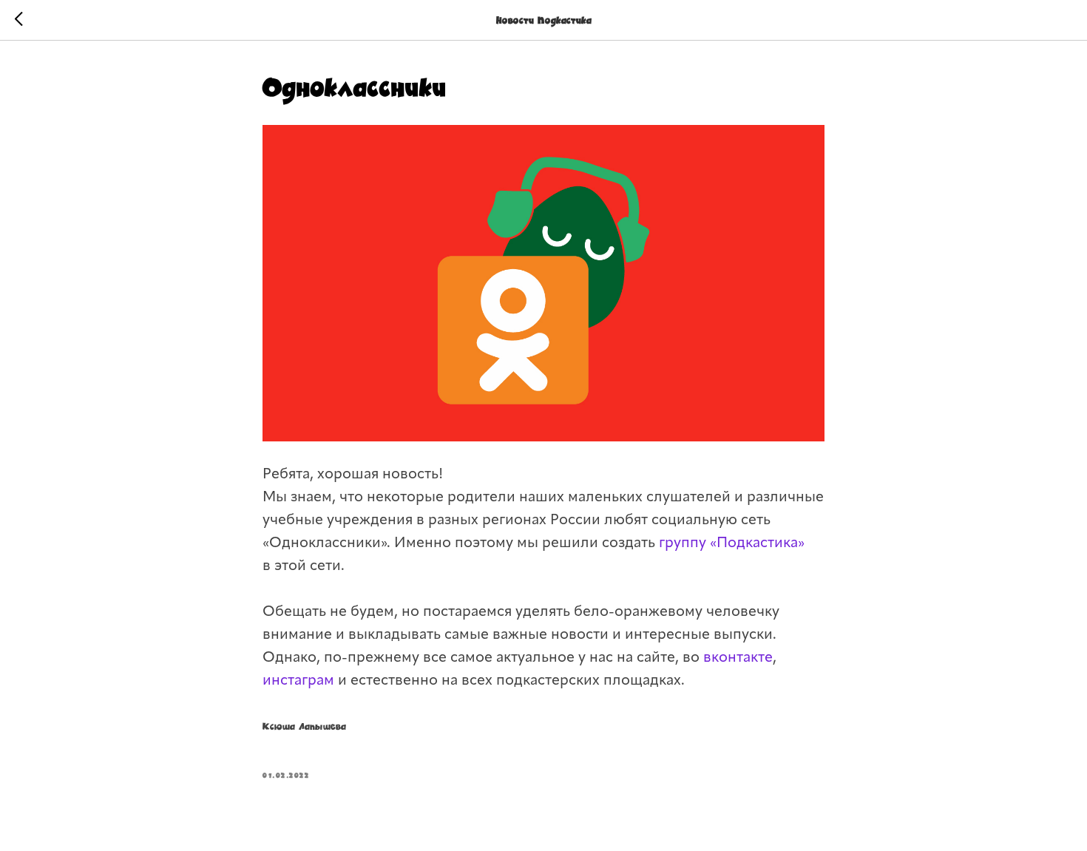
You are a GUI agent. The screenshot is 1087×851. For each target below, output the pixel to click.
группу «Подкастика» (732, 543)
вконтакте (738, 658)
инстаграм (300, 681)
